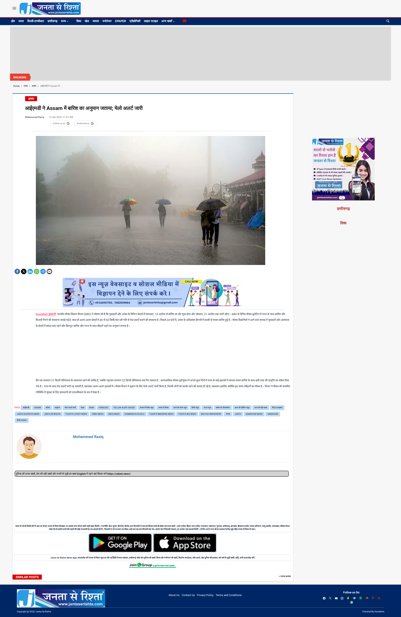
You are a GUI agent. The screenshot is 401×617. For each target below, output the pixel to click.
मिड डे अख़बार (277, 407)
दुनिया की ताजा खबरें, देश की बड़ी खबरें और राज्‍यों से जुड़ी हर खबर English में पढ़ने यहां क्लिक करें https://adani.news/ (73, 473)
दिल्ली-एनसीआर (35, 21)
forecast (104, 407)
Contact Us (188, 595)
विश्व (78, 21)
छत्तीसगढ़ (52, 21)
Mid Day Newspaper (211, 414)
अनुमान (57, 407)
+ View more (285, 576)
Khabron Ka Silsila (134, 414)
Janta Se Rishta (52, 414)
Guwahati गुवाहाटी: (46, 314)
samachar (272, 414)
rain (91, 407)
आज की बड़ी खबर (260, 407)
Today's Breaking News (161, 414)
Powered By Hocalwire (373, 611)
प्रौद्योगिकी (135, 21)
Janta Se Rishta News (28, 414)
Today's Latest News (76, 414)
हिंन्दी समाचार (22, 420)
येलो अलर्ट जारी (70, 407)
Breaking (19, 77)
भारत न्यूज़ (207, 407)
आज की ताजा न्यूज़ (180, 407)
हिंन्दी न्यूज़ (195, 407)
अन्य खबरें (166, 21)
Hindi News (97, 414)
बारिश (48, 407)
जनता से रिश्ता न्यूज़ (147, 407)
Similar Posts (27, 577)
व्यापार (96, 21)
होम (13, 21)
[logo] (50, 8)
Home (16, 86)
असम (34, 86)
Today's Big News (187, 414)
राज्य (63, 21)
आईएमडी (26, 407)
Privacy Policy (205, 595)
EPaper (120, 21)
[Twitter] (23, 270)
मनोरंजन (107, 21)
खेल (87, 21)
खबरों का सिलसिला (223, 407)
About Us (174, 595)
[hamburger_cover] (14, 8)
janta (238, 414)
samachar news (254, 414)
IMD (82, 407)
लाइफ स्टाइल (151, 21)
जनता (228, 414)
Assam (37, 407)
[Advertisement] (200, 50)
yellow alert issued (124, 407)
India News (114, 414)
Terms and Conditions (229, 595)
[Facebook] (17, 270)
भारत (21, 21)
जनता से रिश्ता (163, 407)
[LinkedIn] (30, 270)
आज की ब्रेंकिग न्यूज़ (242, 407)
